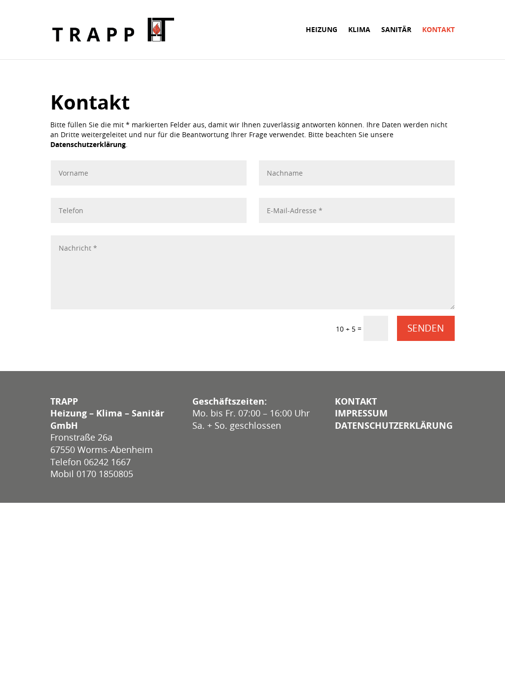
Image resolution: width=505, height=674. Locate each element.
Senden (425, 328)
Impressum (361, 413)
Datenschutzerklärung (88, 144)
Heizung (321, 30)
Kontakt (438, 30)
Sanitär (396, 30)
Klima (359, 30)
